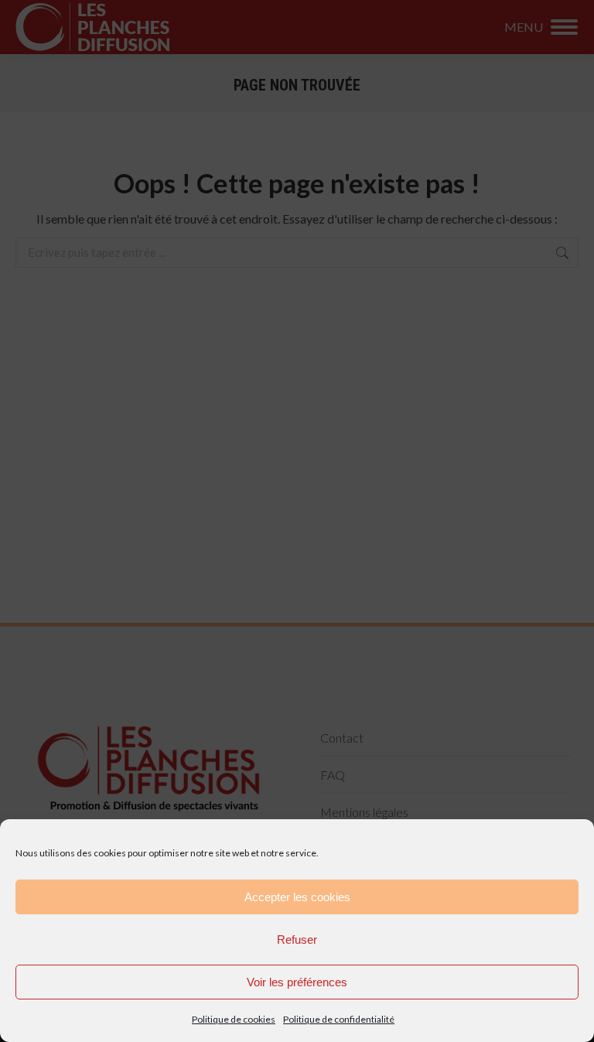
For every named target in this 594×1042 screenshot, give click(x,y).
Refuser (297, 939)
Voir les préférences (297, 982)
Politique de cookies (233, 1019)
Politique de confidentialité (338, 1019)
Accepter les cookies (297, 897)
